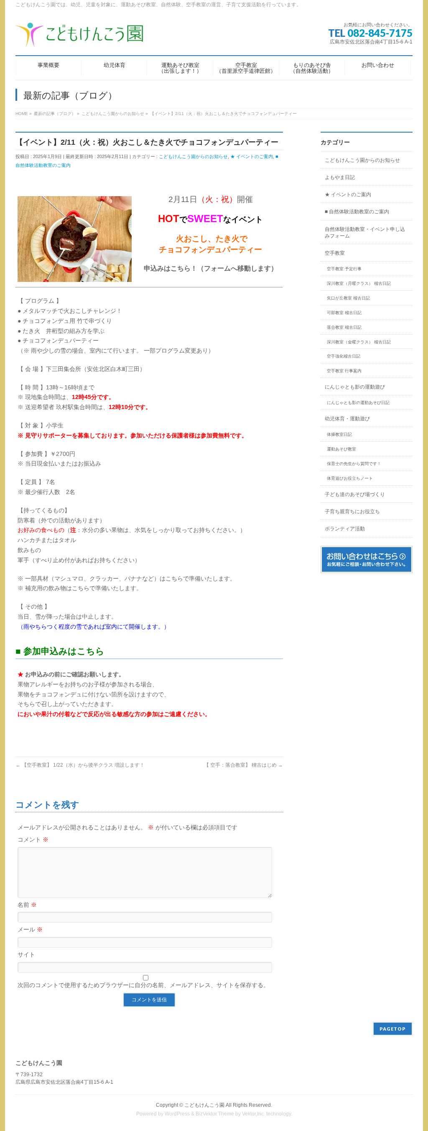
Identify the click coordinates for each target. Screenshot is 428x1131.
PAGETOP (393, 1028)
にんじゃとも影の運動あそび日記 (358, 402)
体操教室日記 (339, 434)
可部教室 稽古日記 (344, 312)
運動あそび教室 (341, 449)
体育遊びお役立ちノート (350, 478)
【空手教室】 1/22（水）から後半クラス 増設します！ (80, 765)
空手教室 (335, 253)
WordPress (177, 1114)
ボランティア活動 (345, 529)
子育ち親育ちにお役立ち (352, 511)
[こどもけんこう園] (79, 37)
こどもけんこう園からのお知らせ (193, 156)
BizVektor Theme (215, 1114)
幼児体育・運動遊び (347, 419)
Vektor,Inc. (253, 1114)
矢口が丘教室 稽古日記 (348, 298)
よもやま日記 (340, 177)
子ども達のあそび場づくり (355, 494)
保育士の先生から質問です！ (354, 463)
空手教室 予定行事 (344, 268)
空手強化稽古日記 (343, 356)
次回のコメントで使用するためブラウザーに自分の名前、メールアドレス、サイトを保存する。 (143, 985)
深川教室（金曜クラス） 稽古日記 (359, 342)
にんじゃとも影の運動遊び (355, 387)
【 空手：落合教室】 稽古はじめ (243, 765)
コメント (33, 839)
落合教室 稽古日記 (344, 327)
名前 (27, 904)
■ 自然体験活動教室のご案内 (357, 212)
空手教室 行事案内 (344, 370)
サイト (26, 954)
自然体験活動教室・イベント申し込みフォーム (365, 232)
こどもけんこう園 (204, 1105)
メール (30, 929)
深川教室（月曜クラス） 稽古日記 (359, 283)
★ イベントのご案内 (251, 156)
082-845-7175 (380, 33)
